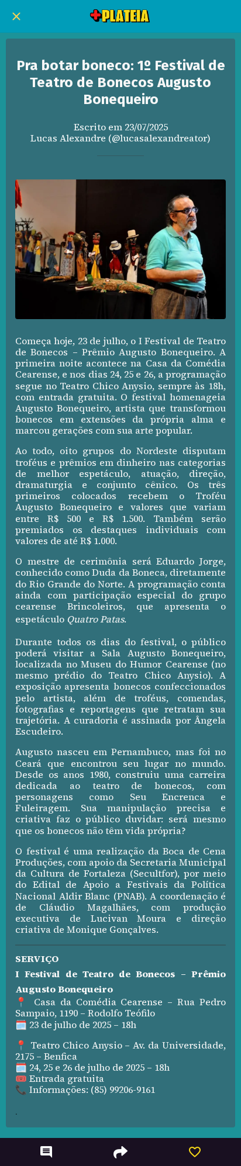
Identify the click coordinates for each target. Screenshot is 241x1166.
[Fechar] (16, 16)
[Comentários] (46, 1152)
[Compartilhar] (120, 1152)
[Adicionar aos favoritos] (195, 1152)
